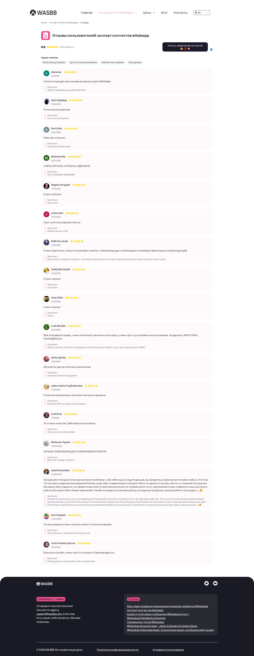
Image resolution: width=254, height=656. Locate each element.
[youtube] (215, 584)
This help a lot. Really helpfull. (61, 432)
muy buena (52, 287)
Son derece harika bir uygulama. (62, 375)
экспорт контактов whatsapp (145, 610)
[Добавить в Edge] (211, 49)
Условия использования (168, 649)
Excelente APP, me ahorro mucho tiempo (66, 404)
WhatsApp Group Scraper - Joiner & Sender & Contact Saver (162, 626)
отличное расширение (58, 118)
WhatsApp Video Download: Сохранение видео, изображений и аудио (170, 630)
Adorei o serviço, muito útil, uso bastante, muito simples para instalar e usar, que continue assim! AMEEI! (96, 347)
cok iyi (50, 315)
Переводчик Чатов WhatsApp (145, 622)
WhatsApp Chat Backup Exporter (146, 618)
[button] (117, 12)
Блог (164, 12)
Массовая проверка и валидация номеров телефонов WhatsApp (167, 606)
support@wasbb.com (49, 613)
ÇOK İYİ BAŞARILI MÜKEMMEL (61, 174)
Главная (86, 12)
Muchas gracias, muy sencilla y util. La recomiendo (71, 561)
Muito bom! (52, 203)
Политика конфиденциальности (117, 649)
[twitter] (206, 584)
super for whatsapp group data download (66, 90)
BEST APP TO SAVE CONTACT (60, 460)
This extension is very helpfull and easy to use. (68, 533)
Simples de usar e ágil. (57, 231)
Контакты (181, 12)
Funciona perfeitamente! (59, 146)
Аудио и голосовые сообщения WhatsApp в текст (158, 614)
